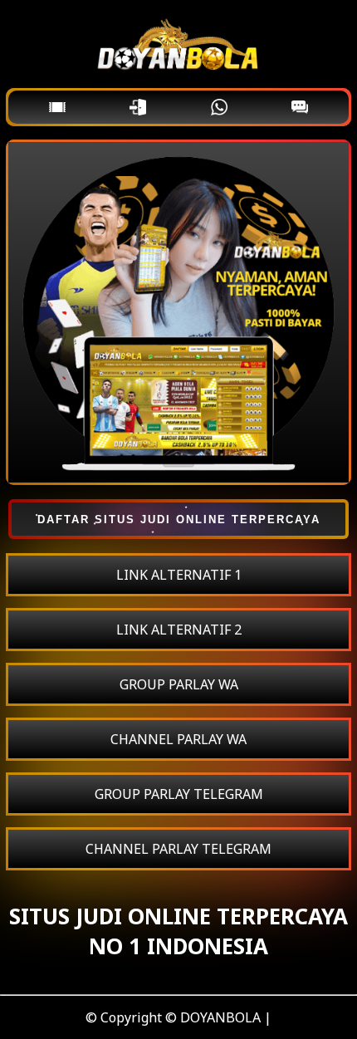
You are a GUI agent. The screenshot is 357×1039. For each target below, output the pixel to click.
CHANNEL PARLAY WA (178, 739)
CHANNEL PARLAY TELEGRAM (178, 849)
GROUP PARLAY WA (179, 684)
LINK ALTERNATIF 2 (179, 629)
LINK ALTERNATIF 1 (179, 575)
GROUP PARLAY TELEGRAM (179, 794)
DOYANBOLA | (225, 1017)
